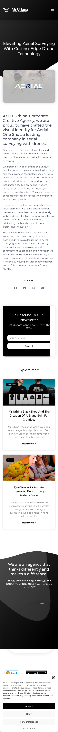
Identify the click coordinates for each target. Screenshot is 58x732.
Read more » (29, 443)
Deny (29, 714)
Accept (29, 706)
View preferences (29, 721)
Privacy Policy (29, 728)
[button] (53, 677)
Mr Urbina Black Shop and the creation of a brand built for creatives (29, 415)
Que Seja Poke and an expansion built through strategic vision (29, 491)
